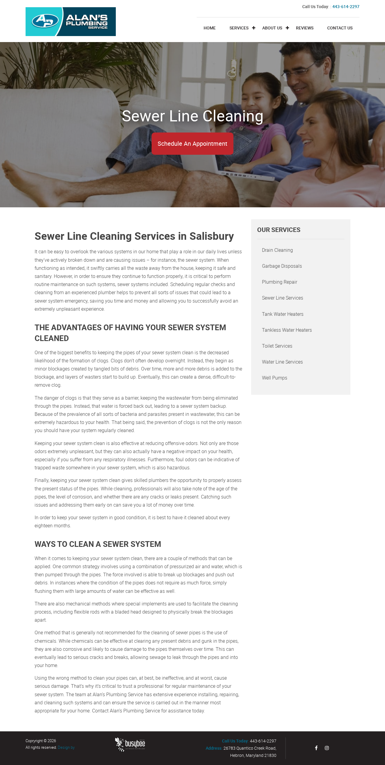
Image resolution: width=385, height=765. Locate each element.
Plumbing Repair (279, 282)
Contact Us (340, 28)
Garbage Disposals (282, 266)
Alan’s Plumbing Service (135, 710)
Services (238, 28)
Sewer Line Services (282, 297)
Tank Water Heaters (282, 314)
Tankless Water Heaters (287, 330)
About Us (272, 28)
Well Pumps (274, 377)
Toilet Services (277, 346)
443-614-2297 (345, 6)
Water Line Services (282, 361)
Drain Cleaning (277, 250)
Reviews (304, 28)
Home (210, 28)
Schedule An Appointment (192, 143)
